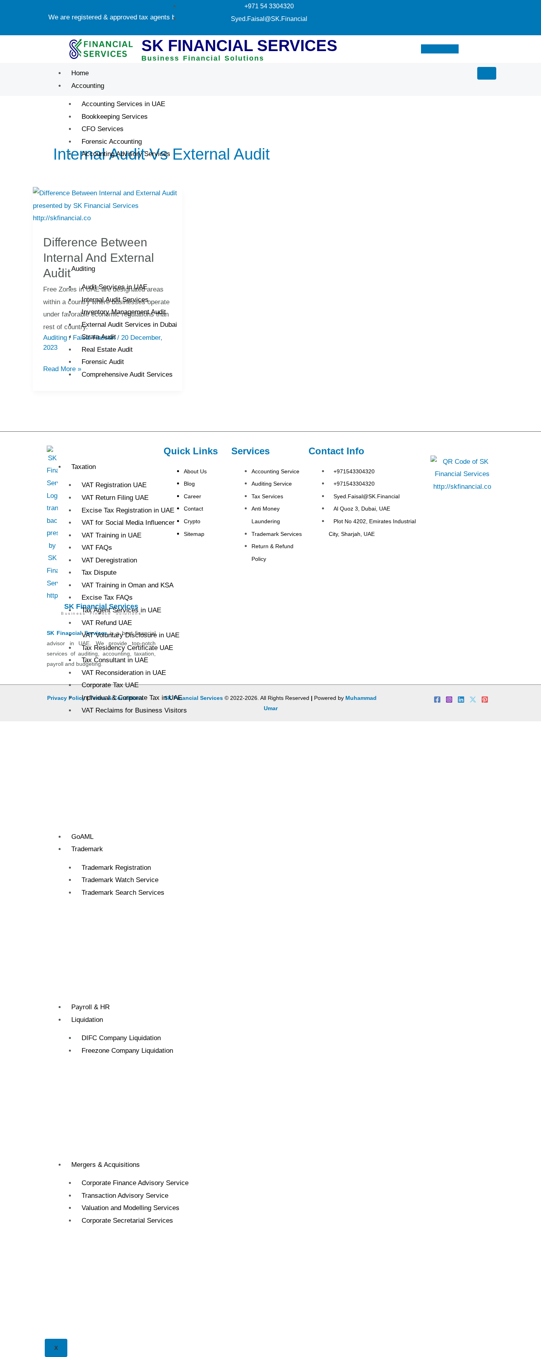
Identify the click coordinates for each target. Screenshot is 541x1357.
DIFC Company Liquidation (121, 1038)
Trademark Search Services (123, 892)
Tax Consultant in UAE (115, 660)
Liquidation (87, 1019)
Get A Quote (439, 49)
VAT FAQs (97, 547)
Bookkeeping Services (115, 116)
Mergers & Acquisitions (105, 1164)
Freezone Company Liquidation (127, 1050)
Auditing (83, 269)
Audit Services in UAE (114, 287)
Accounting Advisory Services (126, 154)
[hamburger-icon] (486, 73)
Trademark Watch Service (120, 880)
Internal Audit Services (115, 299)
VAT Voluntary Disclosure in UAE (130, 635)
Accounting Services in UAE (123, 104)
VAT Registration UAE (114, 485)
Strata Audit (99, 337)
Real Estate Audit (107, 349)
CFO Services (103, 129)
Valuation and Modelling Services (130, 1208)
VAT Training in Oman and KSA (127, 585)
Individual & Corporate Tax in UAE (132, 697)
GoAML (82, 837)
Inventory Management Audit (124, 312)
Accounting (87, 86)
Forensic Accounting (112, 141)
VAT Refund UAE (107, 623)
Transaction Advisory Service (125, 1195)
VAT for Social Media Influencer (128, 522)
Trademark (87, 849)
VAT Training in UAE (111, 535)
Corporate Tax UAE (110, 685)
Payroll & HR (90, 1007)
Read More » (62, 368)
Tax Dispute (99, 572)
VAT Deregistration (109, 560)
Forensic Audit (103, 362)
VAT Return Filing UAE (115, 497)
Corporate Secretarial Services (127, 1220)
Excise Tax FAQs (107, 597)
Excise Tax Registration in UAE (128, 510)
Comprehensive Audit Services (127, 374)
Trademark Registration (116, 867)
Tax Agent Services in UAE (121, 610)
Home (80, 73)
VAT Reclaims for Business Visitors (134, 710)
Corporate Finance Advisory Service (135, 1183)
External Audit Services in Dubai (129, 324)
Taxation (83, 467)
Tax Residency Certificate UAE (127, 648)
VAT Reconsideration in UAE (124, 673)
